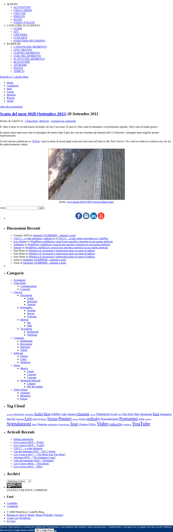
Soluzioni (32, 301)
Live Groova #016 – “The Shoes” (32, 463)
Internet (24, 319)
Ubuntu (83, 424)
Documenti (26, 295)
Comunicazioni (28, 286)
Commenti (12, 506)
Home (10, 82)
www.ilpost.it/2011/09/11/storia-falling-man (90, 201)
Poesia (23, 398)
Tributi (23, 350)
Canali (10, 91)
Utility (92, 424)
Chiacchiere (31, 121)
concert (93, 414)
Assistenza (29, 414)
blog (47, 414)
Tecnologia (26, 328)
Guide (30, 298)
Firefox (24, 356)
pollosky (93, 419)
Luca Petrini (20, 241)
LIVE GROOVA (23, 49)
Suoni (17, 365)
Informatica (26, 307)
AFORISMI (20, 65)
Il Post (36, 141)
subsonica (53, 424)
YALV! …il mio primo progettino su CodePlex (83, 238)
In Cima (11, 521)
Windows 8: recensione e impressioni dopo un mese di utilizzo (62, 250)
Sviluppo (32, 316)
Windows (25, 362)
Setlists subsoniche (23, 439)
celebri (55, 414)
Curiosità (25, 289)
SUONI (18, 19)
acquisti (10, 414)
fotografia (146, 414)
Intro (9, 88)
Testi (74, 424)
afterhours (18, 414)
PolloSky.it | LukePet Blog (14, 76)
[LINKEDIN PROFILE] (93, 218)
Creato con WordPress (19, 518)
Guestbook (12, 85)
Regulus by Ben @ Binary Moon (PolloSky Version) (35, 515)
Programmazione (110, 418)
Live (28, 418)
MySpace (42, 419)
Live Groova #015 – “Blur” (28, 466)
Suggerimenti (64, 424)
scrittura (148, 419)
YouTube (141, 423)
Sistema (42, 424)
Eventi (113, 414)
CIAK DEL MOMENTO (27, 55)
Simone (18, 247)
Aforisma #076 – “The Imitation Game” (35, 457)
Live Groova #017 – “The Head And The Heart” (40, 454)
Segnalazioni (19, 423)
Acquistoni (19, 280)
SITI (16, 31)
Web (29, 325)
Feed (120, 414)
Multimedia (26, 340)
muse (34, 419)
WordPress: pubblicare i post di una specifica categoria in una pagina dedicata (71, 241)
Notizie (52, 419)
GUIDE (18, 28)
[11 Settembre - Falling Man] (86, 198)
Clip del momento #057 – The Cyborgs (34, 451)
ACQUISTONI (22, 7)
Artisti (30, 371)
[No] (55, 530)
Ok (37, 530)
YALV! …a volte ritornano (28, 448)
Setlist (34, 425)
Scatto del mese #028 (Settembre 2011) (33, 114)
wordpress (127, 424)
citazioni (82, 414)
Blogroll (11, 94)
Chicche (18, 292)
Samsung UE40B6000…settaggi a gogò (54, 235)
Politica (82, 419)
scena (141, 418)
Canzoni (31, 374)
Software (18, 353)
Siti (29, 322)
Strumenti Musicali (30, 380)
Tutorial (31, 304)
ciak (63, 414)
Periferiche (33, 331)
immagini (166, 414)
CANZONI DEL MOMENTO (30, 46)
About (10, 100)
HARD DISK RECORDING (29, 40)
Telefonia (32, 334)
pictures (75, 419)
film (124, 414)
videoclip (115, 424)
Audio (38, 414)
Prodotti (31, 310)
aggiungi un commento (63, 121)
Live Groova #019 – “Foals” (29, 442)
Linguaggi (20, 419)
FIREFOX (19, 16)
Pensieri (65, 418)
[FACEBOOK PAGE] (78, 218)
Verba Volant (20, 389)
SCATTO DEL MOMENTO (29, 59)
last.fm (11, 419)
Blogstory (25, 395)
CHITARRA (21, 34)
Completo (12, 503)
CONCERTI (20, 37)
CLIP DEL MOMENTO (27, 52)
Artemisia (19, 244)
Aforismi (25, 392)
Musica (24, 368)
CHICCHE (20, 13)
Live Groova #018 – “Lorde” (29, 445)
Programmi (128, 418)
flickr (130, 414)
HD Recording (35, 386)
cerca (3, 207)
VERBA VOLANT (24, 22)
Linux (23, 359)
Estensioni (103, 414)
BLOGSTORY (22, 62)
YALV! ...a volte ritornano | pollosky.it (34, 238)
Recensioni (26, 344)
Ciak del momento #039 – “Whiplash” (34, 460)
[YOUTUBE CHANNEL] (101, 218)
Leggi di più (47, 530)
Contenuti (19, 337)
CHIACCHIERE (23, 10)
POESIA (18, 68)
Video (103, 423)
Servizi (30, 313)
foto (136, 414)
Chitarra (31, 383)
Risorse (11, 97)
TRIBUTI (19, 71)
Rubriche (44, 121)
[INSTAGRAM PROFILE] (86, 218)
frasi (156, 414)
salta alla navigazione (11, 106)
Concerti (31, 377)
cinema (71, 414)
